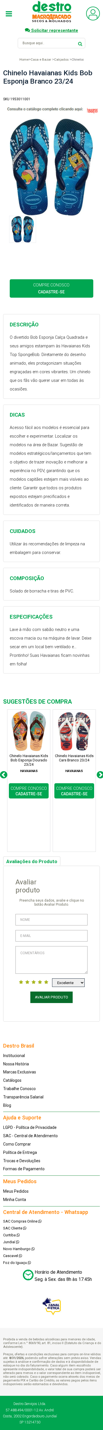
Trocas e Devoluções (21, 1160)
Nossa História (16, 1064)
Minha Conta (14, 1199)
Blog (7, 1105)
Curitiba (10, 1235)
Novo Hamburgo (17, 1249)
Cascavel (11, 1256)
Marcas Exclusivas (19, 1072)
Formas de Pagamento (24, 1169)
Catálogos (12, 1080)
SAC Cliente (13, 1228)
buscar (80, 43)
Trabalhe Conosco (19, 1088)
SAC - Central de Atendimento (30, 1135)
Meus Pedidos (16, 1191)
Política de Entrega (20, 1152)
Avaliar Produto (51, 997)
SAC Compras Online (20, 1221)
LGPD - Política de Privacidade (30, 1127)
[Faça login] (93, 19)
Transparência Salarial (23, 1097)
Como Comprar (17, 1144)
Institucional (14, 1055)
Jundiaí (9, 1242)
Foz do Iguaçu (15, 1262)
